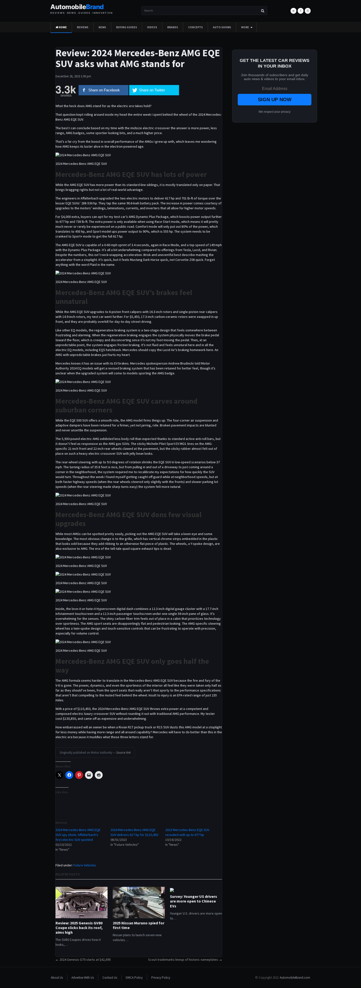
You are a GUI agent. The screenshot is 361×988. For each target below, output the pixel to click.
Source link (123, 752)
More (245, 27)
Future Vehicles (84, 865)
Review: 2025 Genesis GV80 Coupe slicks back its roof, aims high (79, 928)
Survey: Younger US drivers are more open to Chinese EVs (193, 901)
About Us (57, 977)
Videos (152, 27)
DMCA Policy (134, 977)
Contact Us (109, 977)
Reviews (82, 27)
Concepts (195, 27)
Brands (172, 27)
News (102, 27)
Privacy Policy (160, 977)
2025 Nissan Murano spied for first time (138, 925)
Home (62, 27)
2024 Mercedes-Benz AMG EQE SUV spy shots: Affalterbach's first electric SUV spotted (78, 835)
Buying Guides (126, 27)
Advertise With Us (82, 977)
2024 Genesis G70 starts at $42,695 (85, 959)
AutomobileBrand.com (295, 977)
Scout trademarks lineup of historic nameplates (183, 959)
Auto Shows (222, 27)
